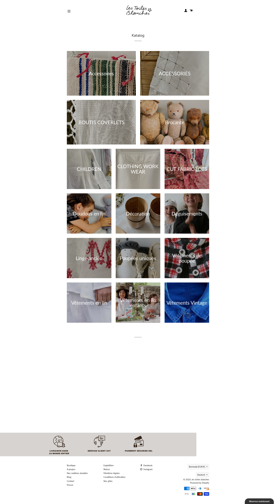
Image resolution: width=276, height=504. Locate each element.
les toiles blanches (200, 479)
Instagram (148, 469)
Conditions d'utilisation (114, 477)
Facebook (148, 465)
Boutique (71, 465)
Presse (70, 485)
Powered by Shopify (199, 482)
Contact (70, 481)
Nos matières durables (77, 473)
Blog (69, 477)
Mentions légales (111, 473)
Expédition (108, 465)
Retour (106, 469)
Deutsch (201, 474)
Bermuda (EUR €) (197, 466)
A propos (71, 469)
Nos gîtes (108, 481)
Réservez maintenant (259, 501)
